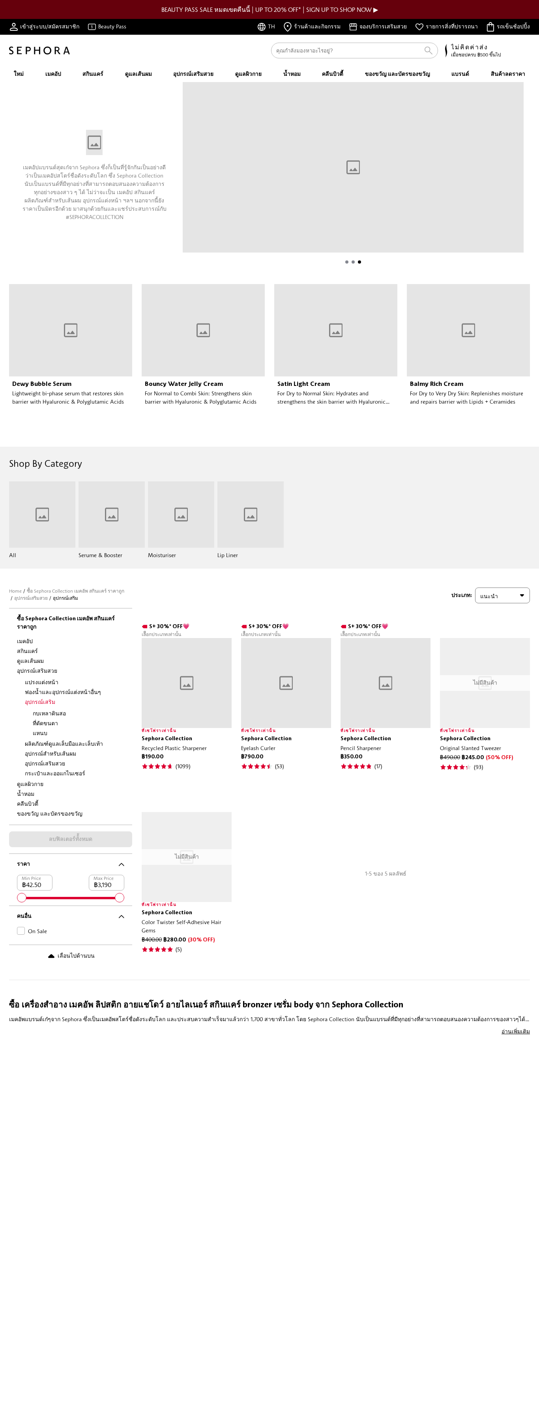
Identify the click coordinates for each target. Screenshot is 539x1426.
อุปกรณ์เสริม (40, 701)
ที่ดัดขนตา (45, 723)
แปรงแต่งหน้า (41, 682)
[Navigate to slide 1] (347, 262)
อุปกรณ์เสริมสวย (31, 598)
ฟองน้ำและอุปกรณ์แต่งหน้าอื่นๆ (63, 692)
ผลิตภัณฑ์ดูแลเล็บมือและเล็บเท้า (64, 743)
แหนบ (40, 733)
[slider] (21, 897)
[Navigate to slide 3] (359, 262)
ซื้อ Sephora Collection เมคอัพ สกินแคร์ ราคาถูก (75, 591)
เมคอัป (25, 641)
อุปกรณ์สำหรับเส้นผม (50, 753)
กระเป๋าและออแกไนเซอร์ (55, 773)
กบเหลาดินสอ (49, 713)
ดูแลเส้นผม (30, 660)
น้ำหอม (25, 793)
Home (15, 591)
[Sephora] (39, 50)
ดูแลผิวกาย (30, 783)
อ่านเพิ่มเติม (516, 1031)
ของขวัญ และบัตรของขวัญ (49, 813)
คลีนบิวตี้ (27, 803)
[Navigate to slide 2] (353, 262)
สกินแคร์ (27, 651)
